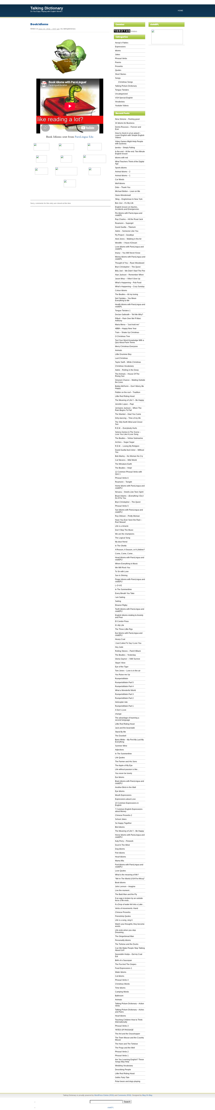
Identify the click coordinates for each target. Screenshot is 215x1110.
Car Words (119, 179)
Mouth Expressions (123, 795)
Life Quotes (120, 758)
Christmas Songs (125, 82)
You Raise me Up (122, 675)
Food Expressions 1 (123, 968)
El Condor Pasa (122, 621)
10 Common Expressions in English (127, 804)
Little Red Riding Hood (125, 396)
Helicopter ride (121, 702)
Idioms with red (121, 158)
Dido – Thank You (122, 187)
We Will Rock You (122, 567)
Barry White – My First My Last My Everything (129, 741)
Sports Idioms (121, 168)
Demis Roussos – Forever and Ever (128, 128)
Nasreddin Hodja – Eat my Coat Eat (128, 955)
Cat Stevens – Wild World (126, 460)
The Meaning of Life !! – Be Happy (129, 400)
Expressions (120, 47)
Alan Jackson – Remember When (129, 275)
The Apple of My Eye (124, 765)
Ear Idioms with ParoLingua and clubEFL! (128, 634)
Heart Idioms (120, 857)
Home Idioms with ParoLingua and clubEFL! (130, 487)
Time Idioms (120, 988)
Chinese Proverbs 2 (123, 815)
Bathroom (119, 996)
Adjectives (119, 750)
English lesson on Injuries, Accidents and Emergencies (127, 208)
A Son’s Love (120, 710)
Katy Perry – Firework (124, 841)
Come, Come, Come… (124, 553)
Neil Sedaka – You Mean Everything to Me (125, 299)
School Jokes (121, 819)
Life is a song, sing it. (124, 920)
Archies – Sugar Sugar (124, 442)
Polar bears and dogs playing (127, 1081)
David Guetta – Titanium (125, 227)
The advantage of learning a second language (127, 719)
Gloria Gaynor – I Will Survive (127, 659)
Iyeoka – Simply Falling (125, 147)
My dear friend (121, 542)
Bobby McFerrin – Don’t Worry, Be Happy (129, 387)
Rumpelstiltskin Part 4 (124, 686)
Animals (118, 350)
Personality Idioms (123, 940)
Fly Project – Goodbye (124, 235)
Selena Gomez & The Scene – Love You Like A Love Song (128, 433)
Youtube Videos (122, 106)
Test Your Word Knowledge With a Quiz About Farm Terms (129, 341)
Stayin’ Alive (120, 663)
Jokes (117, 54)
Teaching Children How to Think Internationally (128, 1021)
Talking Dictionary (46, 8)
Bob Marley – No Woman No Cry (129, 456)
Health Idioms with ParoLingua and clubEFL (130, 305)
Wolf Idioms (120, 183)
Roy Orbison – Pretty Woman (127, 516)
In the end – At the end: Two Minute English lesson (130, 152)
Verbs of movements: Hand (126, 908)
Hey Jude (119, 647)
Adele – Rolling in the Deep (127, 370)
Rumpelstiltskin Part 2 (124, 698)
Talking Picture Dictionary (126, 86)
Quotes (118, 70)
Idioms (118, 51)
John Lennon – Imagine (125, 886)
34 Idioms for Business (124, 123)
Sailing (118, 601)
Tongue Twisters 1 (122, 310)
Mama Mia (119, 861)
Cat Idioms (119, 976)
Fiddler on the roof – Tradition (127, 392)
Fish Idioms (120, 853)
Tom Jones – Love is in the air (127, 671)
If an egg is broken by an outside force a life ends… (129, 899)
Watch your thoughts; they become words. (129, 925)
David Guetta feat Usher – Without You (129, 451)
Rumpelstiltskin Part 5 (124, 682)
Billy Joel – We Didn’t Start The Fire (130, 271)
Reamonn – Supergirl (124, 223)
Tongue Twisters (122, 90)
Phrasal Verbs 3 (122, 1026)
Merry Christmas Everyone (126, 346)
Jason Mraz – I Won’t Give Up (127, 279)
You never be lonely (123, 773)
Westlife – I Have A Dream (126, 243)
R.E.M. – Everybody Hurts (126, 428)
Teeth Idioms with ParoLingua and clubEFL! (129, 610)
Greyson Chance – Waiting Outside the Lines (130, 381)
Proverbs (119, 66)
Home (180, 10)
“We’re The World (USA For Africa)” (130, 879)
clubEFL (111, 1107)
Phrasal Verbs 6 (122, 478)
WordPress (98, 1095)
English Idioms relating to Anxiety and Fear (129, 616)
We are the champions (124, 534)
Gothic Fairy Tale (122, 1077)
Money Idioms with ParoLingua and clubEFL (130, 258)
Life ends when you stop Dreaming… (125, 931)
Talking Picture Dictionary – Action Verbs (129, 1004)
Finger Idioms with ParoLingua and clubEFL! (130, 580)
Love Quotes (120, 871)
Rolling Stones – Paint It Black (128, 651)
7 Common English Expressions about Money (128, 810)
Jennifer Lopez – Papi (124, 404)
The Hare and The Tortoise (126, 1044)
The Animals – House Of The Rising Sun (127, 375)
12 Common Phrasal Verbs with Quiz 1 (128, 473)
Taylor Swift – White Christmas (128, 362)
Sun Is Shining (121, 575)
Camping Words (122, 992)
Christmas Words (122, 984)
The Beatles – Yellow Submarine (129, 438)
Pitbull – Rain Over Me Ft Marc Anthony (128, 319)
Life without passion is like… (127, 769)
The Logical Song (122, 538)
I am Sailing (120, 597)
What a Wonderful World (125, 690)
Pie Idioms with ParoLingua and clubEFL (128, 214)
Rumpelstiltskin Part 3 (124, 694)
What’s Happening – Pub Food (128, 283)
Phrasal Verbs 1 (122, 1056)
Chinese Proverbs (122, 912)
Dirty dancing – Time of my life (128, 418)
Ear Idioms (119, 777)
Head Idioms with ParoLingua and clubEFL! (129, 558)
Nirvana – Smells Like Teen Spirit (129, 492)
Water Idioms (120, 972)
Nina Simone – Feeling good (127, 119)
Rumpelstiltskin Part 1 (124, 706)
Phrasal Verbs (121, 58)
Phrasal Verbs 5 (122, 506)
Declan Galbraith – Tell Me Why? (129, 314)
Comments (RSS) (124, 1095)
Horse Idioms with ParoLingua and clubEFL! (130, 836)
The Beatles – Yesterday (125, 655)
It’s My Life (119, 625)
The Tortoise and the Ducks (126, 944)
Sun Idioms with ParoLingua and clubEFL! (129, 511)
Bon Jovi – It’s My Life (124, 203)
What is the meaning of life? (127, 875)
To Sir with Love (122, 571)
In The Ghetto (121, 546)
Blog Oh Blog (147, 1095)
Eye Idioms (119, 791)
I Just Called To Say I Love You (128, 643)
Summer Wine (121, 746)
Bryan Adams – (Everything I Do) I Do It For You (129, 497)
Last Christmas (121, 358)
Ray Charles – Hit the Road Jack (129, 219)
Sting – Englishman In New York (128, 199)
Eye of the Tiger (121, 667)
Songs (118, 78)
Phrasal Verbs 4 (122, 980)
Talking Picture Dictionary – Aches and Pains (129, 1011)
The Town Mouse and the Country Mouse (129, 1039)
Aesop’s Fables (121, 43)
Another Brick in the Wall (125, 787)
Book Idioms (39, 24)
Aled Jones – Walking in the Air (128, 239)
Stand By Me (120, 732)
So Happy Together (123, 823)
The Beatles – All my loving (126, 294)
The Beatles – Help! (123, 468)
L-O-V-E (118, 585)
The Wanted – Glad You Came (128, 414)
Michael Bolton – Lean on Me (127, 191)
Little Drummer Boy (123, 354)
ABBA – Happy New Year (125, 328)
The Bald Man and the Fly (126, 894)
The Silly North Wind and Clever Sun (128, 423)
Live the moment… (123, 890)
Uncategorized (121, 94)
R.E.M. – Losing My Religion (127, 446)
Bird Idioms (120, 827)
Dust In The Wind (122, 845)
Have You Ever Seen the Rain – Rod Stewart (128, 521)
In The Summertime (123, 589)
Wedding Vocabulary (124, 1066)
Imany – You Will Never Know (127, 253)
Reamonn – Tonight (123, 482)
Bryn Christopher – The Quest (127, 267)
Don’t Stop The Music (124, 530)
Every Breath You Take (124, 593)
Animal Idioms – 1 (122, 175)
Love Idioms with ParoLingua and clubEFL (129, 248)
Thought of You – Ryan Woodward (129, 263)
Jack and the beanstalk (125, 728)
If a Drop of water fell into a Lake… (129, 904)
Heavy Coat (120, 639)
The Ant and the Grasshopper (127, 1034)
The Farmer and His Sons (126, 761)
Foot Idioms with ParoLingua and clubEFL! (129, 866)
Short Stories (120, 74)
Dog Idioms (120, 849)
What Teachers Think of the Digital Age (129, 162)
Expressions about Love (125, 799)
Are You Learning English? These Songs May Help (129, 1060)
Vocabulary (120, 102)
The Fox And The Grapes (125, 964)
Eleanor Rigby (121, 605)
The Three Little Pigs (124, 629)
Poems (118, 62)
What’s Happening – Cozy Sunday (129, 286)
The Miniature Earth (123, 464)
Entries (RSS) (108, 1095)
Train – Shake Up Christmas (127, 332)
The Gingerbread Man (124, 936)
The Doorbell (120, 736)
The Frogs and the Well (125, 1048)
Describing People (123, 1070)
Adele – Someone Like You (126, 231)
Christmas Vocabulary (124, 366)
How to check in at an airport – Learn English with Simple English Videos (129, 135)
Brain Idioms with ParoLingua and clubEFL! (129, 782)
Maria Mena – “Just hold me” (127, 324)
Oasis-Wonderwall (123, 195)
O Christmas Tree (122, 336)
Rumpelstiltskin (121, 678)
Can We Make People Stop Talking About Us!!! (130, 949)
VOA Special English (124, 98)
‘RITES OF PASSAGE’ (124, 1030)
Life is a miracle (121, 526)
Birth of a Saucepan (123, 960)
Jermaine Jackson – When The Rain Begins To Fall (128, 409)
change (118, 714)
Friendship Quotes (123, 916)
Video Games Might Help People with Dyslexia (129, 142)
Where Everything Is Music (126, 564)
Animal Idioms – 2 (122, 172)
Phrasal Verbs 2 (122, 1052)
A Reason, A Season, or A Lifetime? (130, 550)
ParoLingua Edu (84, 136)
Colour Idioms (121, 290)
